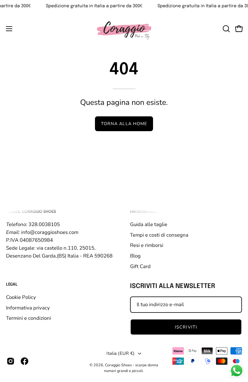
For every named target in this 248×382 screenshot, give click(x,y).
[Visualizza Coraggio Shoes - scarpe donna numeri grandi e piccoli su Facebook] (24, 361)
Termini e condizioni (28, 318)
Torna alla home (124, 124)
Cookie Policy (21, 297)
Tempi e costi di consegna (159, 234)
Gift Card (140, 266)
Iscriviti (186, 327)
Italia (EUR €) (120, 353)
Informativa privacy (28, 307)
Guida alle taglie (148, 224)
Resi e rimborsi (146, 245)
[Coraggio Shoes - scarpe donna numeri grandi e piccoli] (124, 28)
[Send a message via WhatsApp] (236, 370)
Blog (135, 255)
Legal (12, 284)
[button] (225, 28)
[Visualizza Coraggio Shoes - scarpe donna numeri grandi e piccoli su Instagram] (10, 361)
